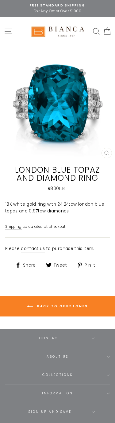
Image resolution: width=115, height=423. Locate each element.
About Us (57, 356)
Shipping (13, 226)
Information (57, 393)
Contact (49, 338)
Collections (57, 375)
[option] (57, 8)
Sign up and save (50, 411)
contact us (33, 249)
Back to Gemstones (62, 306)
